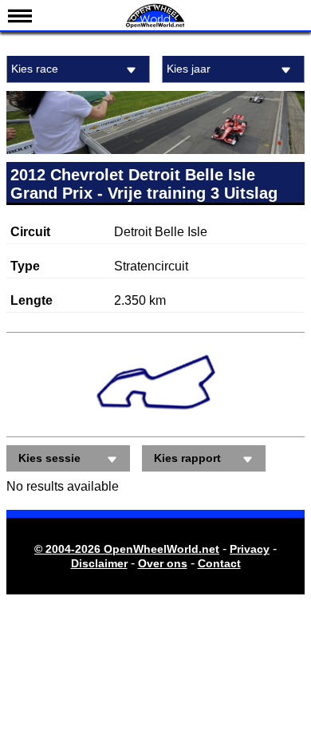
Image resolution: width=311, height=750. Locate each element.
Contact (219, 563)
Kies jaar (189, 68)
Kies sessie (49, 458)
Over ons (162, 563)
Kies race (34, 68)
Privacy (250, 549)
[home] (155, 26)
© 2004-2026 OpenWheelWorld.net (126, 549)
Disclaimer (99, 563)
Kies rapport (187, 458)
